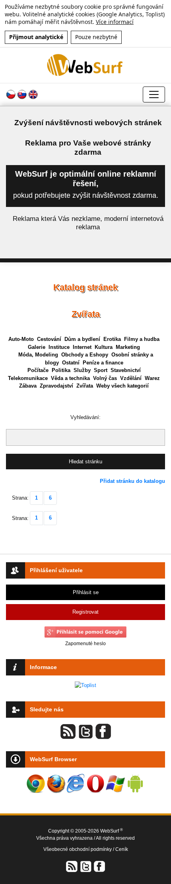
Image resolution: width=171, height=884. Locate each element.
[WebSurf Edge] (76, 783)
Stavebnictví (126, 370)
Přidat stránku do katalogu (132, 481)
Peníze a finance (103, 363)
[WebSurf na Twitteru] (85, 866)
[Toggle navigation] (154, 94)
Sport (100, 370)
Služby (82, 370)
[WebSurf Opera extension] (95, 783)
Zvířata (84, 386)
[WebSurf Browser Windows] (115, 783)
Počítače (38, 370)
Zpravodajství (56, 386)
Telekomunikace (28, 378)
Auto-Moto (21, 339)
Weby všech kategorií (122, 386)
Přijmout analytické (36, 37)
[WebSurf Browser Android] (135, 783)
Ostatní (71, 363)
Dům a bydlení (82, 339)
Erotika (112, 339)
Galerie (36, 347)
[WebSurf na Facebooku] (99, 866)
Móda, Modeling (38, 355)
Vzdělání (131, 378)
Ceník (121, 849)
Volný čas (105, 378)
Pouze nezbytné (96, 37)
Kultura (104, 347)
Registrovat (85, 612)
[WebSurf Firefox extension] (56, 783)
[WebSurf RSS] (72, 866)
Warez (152, 378)
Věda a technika (70, 378)
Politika (61, 370)
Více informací (115, 22)
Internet (82, 347)
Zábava (28, 386)
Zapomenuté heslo (85, 643)
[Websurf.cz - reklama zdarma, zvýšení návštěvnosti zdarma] (85, 65)
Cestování (49, 339)
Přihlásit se (86, 592)
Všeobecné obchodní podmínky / (79, 849)
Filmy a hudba (141, 339)
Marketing (128, 347)
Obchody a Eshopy (84, 355)
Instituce (59, 347)
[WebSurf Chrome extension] (36, 783)
